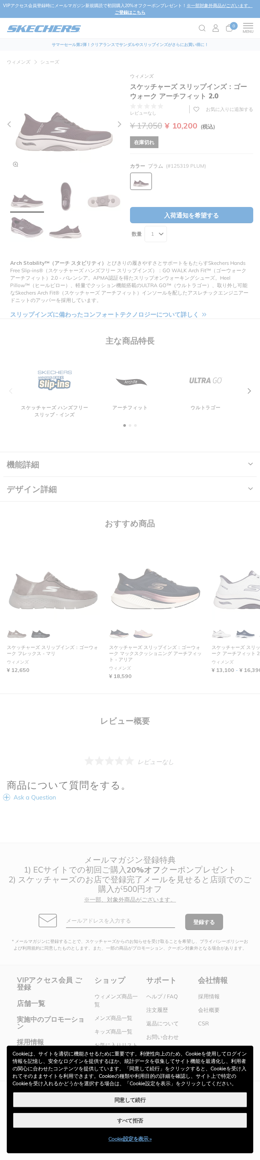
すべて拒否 (130, 1120)
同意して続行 (130, 1099)
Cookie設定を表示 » (129, 1138)
